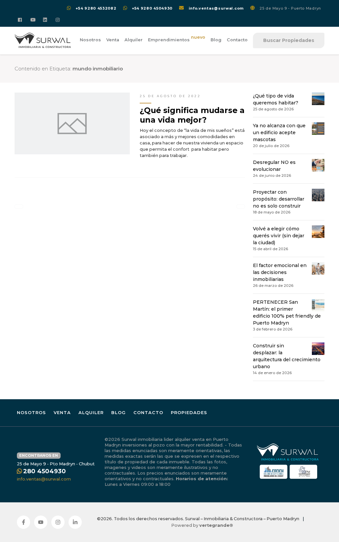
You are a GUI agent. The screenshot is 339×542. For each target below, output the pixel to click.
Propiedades (189, 412)
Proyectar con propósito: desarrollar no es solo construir (278, 199)
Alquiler (133, 39)
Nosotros (90, 39)
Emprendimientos (176, 38)
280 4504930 (44, 471)
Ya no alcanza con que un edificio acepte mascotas (279, 132)
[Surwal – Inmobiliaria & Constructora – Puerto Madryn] (43, 40)
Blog (216, 39)
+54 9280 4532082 (95, 8)
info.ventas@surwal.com (216, 8)
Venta (112, 39)
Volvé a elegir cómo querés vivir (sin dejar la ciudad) (278, 236)
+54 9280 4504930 (152, 8)
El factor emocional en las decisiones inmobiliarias (280, 272)
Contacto (237, 39)
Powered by (202, 525)
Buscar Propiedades (288, 40)
